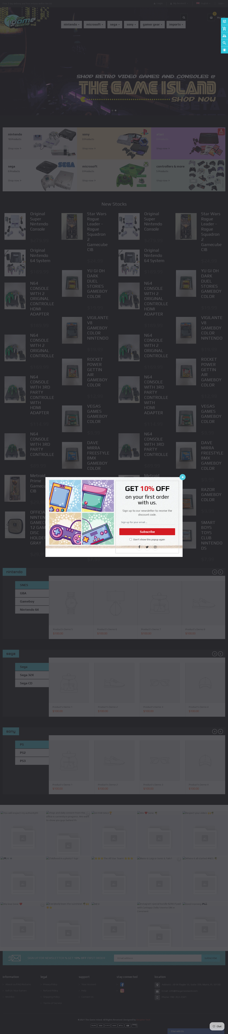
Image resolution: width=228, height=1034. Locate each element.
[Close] (183, 477)
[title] (139, 547)
